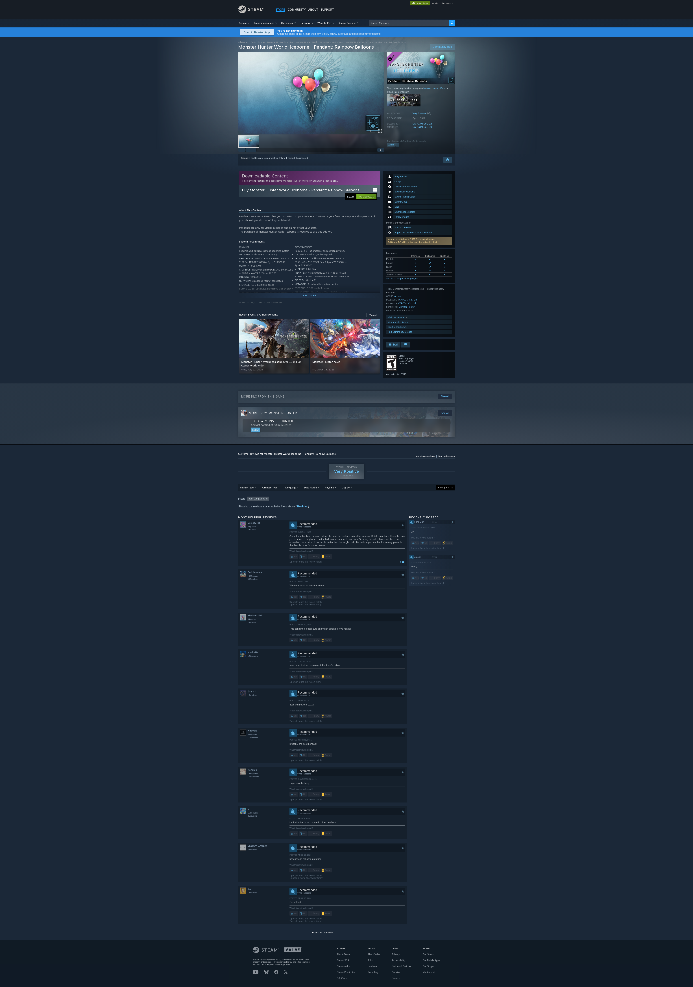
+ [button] (397, 145)
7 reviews (252, 530)
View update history (398, 322)
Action (391, 145)
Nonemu (252, 770)
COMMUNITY (297, 9)
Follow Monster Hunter (272, 421)
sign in (435, 3)
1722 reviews (253, 777)
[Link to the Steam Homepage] (251, 12)
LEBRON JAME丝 (257, 845)
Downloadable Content (331, 42)
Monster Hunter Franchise (280, 42)
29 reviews (252, 849)
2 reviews (252, 622)
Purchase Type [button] (269, 487)
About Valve (374, 954)
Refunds (396, 978)
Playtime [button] (329, 487)
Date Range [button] (310, 487)
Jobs (370, 960)
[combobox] (409, 23)
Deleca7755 (254, 523)
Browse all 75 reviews (322, 932)
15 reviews (252, 695)
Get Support (429, 966)
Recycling (373, 972)
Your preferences (446, 456)
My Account (429, 972)
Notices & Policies (401, 966)
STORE (280, 9)
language (446, 3)
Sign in (244, 158)
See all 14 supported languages (402, 278)
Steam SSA (343, 960)
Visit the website (396, 317)
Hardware (372, 966)
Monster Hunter (407, 307)
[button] (244, 23)
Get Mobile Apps (431, 960)
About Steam (343, 954)
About (313, 9)
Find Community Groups (400, 332)
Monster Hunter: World (306, 42)
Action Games (258, 42)
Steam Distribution (346, 972)
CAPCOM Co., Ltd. (423, 123)
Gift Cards (342, 978)
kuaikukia (253, 652)
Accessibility (398, 960)
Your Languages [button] (257, 498)
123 (249, 889)
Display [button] (346, 487)
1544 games (253, 813)
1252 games (253, 774)
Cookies (396, 972)
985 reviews (253, 579)
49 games (252, 526)
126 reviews (253, 656)
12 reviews (252, 893)
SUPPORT (327, 9)
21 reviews (252, 816)
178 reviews (253, 737)
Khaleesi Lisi (255, 615)
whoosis (252, 730)
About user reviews (425, 456)
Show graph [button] (443, 487)
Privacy (396, 954)
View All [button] (373, 315)
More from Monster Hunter (273, 413)
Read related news (397, 327)
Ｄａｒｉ (252, 691)
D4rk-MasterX (255, 572)
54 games (252, 619)
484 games (252, 734)
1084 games (253, 576)
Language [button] (290, 487)
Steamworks (343, 966)
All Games (243, 42)
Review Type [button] (247, 487)
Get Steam (428, 954)
